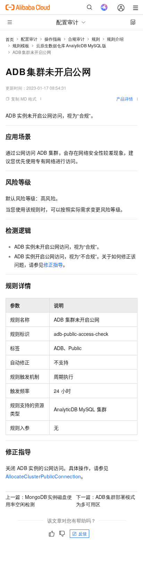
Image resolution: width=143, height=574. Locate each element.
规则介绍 (115, 39)
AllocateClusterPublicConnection (43, 476)
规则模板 (20, 45)
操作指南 (52, 39)
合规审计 (76, 39)
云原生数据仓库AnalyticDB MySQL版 (71, 45)
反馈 (82, 533)
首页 (10, 39)
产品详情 (124, 99)
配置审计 (29, 39)
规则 (96, 39)
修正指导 (53, 264)
